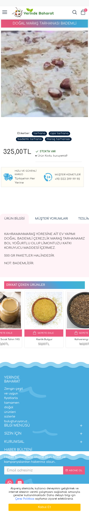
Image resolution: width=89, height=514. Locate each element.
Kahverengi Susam (65, 339)
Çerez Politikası (24, 498)
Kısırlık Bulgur (24, 339)
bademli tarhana (30, 139)
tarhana (39, 133)
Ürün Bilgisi (14, 218)
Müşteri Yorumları (51, 218)
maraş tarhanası (58, 139)
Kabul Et (44, 507)
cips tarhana (59, 133)
